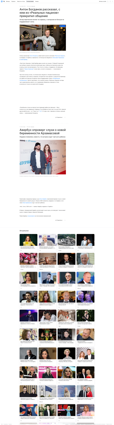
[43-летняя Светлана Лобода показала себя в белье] (66, 375)
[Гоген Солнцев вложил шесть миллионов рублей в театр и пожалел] (28, 375)
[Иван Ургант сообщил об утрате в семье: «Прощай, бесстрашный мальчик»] (47, 281)
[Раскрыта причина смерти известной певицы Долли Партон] (66, 413)
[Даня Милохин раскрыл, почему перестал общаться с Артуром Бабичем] (47, 413)
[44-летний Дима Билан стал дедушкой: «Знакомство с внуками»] (28, 299)
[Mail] (2, 1)
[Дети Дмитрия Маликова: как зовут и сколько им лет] (28, 337)
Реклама (10, 424)
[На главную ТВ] (4, 1)
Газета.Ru (33, 6)
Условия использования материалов (99, 424)
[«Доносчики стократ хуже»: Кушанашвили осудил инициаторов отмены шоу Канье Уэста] (47, 318)
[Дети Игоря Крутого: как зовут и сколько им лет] (66, 299)
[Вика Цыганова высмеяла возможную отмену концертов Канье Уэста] (66, 394)
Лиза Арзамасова (27, 202)
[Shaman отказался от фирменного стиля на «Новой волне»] (28, 318)
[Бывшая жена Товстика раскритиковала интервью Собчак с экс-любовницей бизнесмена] (47, 356)
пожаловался (31, 216)
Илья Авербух (43, 199)
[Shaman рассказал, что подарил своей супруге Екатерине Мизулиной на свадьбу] (85, 299)
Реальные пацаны (59, 55)
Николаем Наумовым (58, 57)
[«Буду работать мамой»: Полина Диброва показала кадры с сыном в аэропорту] (47, 299)
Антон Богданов (34, 55)
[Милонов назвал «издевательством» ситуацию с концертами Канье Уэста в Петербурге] (85, 337)
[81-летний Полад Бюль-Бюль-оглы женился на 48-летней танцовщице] (66, 281)
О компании (6, 424)
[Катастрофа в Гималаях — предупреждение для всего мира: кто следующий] (66, 243)
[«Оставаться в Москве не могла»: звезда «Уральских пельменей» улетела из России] (28, 413)
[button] (43, 38)
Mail (2, 424)
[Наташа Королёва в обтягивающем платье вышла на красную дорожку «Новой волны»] (28, 281)
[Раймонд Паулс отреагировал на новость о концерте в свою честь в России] (85, 262)
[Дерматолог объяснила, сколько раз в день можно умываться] (66, 318)
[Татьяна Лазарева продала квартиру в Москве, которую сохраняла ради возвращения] (66, 356)
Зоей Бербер (24, 59)
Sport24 (32, 126)
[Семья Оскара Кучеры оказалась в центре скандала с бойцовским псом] (66, 262)
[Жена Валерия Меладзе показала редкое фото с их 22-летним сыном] (85, 394)
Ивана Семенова (29, 69)
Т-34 (40, 111)
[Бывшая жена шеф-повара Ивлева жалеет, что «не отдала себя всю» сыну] (28, 356)
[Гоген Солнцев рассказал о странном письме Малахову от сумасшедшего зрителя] (47, 337)
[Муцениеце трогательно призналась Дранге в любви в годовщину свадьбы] (28, 394)
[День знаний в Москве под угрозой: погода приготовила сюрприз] (85, 318)
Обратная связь (109, 424)
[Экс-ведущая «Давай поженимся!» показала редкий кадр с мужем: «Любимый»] (85, 375)
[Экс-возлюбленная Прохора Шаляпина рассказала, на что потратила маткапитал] (28, 243)
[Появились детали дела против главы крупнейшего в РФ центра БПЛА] (47, 262)
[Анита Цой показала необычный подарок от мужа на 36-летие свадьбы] (85, 356)
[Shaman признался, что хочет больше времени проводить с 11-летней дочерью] (47, 243)
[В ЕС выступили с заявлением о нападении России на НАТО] (47, 394)
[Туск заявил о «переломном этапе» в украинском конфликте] (85, 281)
